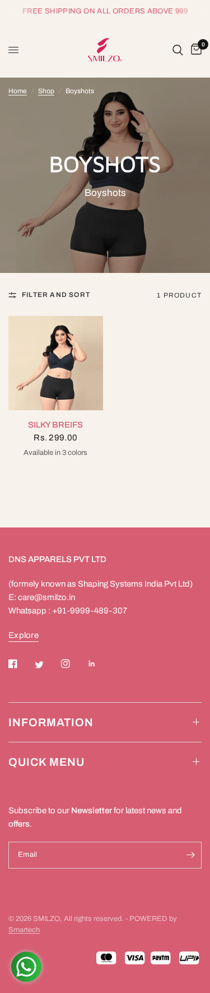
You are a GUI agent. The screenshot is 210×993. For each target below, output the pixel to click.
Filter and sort (56, 295)
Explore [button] (23, 635)
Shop (46, 91)
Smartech (24, 930)
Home (17, 91)
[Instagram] (73, 663)
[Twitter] (47, 665)
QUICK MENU (46, 762)
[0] (194, 50)
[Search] (178, 50)
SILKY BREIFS (55, 424)
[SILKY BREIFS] (55, 363)
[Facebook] (20, 663)
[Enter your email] (190, 855)
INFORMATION (51, 722)
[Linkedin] (99, 663)
